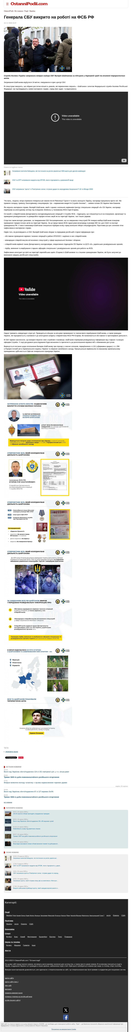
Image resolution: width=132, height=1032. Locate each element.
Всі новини (19, 11)
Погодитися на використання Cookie (63, 1029)
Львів (27, 915)
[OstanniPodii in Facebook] (65, 1017)
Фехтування (32, 937)
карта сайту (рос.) (11, 982)
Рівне (68, 915)
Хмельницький (94, 915)
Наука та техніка (12, 942)
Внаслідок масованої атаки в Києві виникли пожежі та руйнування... (36, 844)
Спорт (8, 934)
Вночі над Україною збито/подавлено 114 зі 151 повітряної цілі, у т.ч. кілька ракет (36, 772)
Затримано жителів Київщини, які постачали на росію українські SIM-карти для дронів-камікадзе (48, 171)
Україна (32, 11)
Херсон (63, 915)
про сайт (8, 985)
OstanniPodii (8, 11)
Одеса (23, 915)
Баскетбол (43, 937)
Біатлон (52, 937)
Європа (116, 915)
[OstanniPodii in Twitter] (65, 1010)
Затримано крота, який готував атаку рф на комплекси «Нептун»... (35, 880)
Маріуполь (85, 915)
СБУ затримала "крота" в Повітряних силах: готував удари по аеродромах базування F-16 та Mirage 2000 (52, 189)
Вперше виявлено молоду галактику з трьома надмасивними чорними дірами (35, 783)
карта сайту (9, 978)
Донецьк (37, 915)
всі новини (8, 802)
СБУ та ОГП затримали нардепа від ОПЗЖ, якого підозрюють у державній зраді (42, 180)
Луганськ (58, 915)
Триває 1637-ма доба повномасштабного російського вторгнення (35, 836)
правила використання (13, 993)
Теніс (60, 937)
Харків (18, 915)
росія (109, 915)
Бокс (16, 937)
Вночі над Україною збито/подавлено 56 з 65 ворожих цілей (33, 821)
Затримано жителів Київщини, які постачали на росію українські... (35, 858)
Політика (9, 921)
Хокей (22, 937)
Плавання (68, 937)
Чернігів (73, 915)
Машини (17, 945)
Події (26, 11)
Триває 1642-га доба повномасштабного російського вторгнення (31, 797)
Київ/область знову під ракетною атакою (26, 829)
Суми (101, 915)
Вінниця (78, 915)
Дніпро (32, 915)
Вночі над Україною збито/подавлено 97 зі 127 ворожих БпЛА (28, 792)
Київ (14, 915)
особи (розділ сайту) (12, 1000)
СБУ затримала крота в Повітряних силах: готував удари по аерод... (36, 873)
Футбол (9, 937)
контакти (8, 989)
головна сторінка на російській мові (18, 997)
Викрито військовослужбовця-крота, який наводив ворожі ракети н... (36, 888)
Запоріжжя (44, 915)
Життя (8, 951)
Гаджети (26, 945)
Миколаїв (51, 915)
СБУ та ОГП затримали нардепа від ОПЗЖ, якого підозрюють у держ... (37, 865)
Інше (33, 945)
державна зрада (11, 752)
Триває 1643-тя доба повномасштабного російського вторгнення (31, 777)
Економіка (9, 929)
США (123, 915)
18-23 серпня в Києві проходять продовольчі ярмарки (31, 813)
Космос (9, 945)
